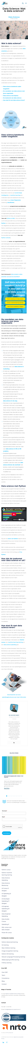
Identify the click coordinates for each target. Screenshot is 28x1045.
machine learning (15, 195)
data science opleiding (10, 644)
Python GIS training (8, 954)
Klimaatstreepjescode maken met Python (13, 776)
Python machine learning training (15, 302)
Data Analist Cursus (5, 920)
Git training (5, 945)
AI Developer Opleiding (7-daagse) (6, 901)
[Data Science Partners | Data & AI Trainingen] (4, 3)
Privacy (2, 1038)
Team (3, 975)
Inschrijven (6, 833)
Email (3, 816)
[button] (6, 788)
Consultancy (5, 978)
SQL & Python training (8, 948)
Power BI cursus (7, 932)
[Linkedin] (14, 742)
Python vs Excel (5, 237)
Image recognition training (10, 951)
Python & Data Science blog (13, 993)
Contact (4, 984)
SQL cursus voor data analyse (7, 928)
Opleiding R (5, 924)
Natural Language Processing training (13, 957)
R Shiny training (6, 962)
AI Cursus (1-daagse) (5, 889)
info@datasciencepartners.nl (12, 1009)
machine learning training (15, 642)
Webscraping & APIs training (10, 960)
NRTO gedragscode (9, 1032)
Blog (3, 981)
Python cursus (6, 869)
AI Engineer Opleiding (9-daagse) (6, 909)
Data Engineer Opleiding (6, 915)
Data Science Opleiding (6, 879)
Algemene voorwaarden (18, 1036)
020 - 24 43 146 (7, 1006)
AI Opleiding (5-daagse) (6, 895)
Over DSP (5, 972)
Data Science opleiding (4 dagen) (15, 306)
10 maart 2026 (7, 779)
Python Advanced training (10, 942)
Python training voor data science (15, 299)
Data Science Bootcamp (6, 884)
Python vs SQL (11, 218)
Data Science (14, 17)
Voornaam (4, 810)
